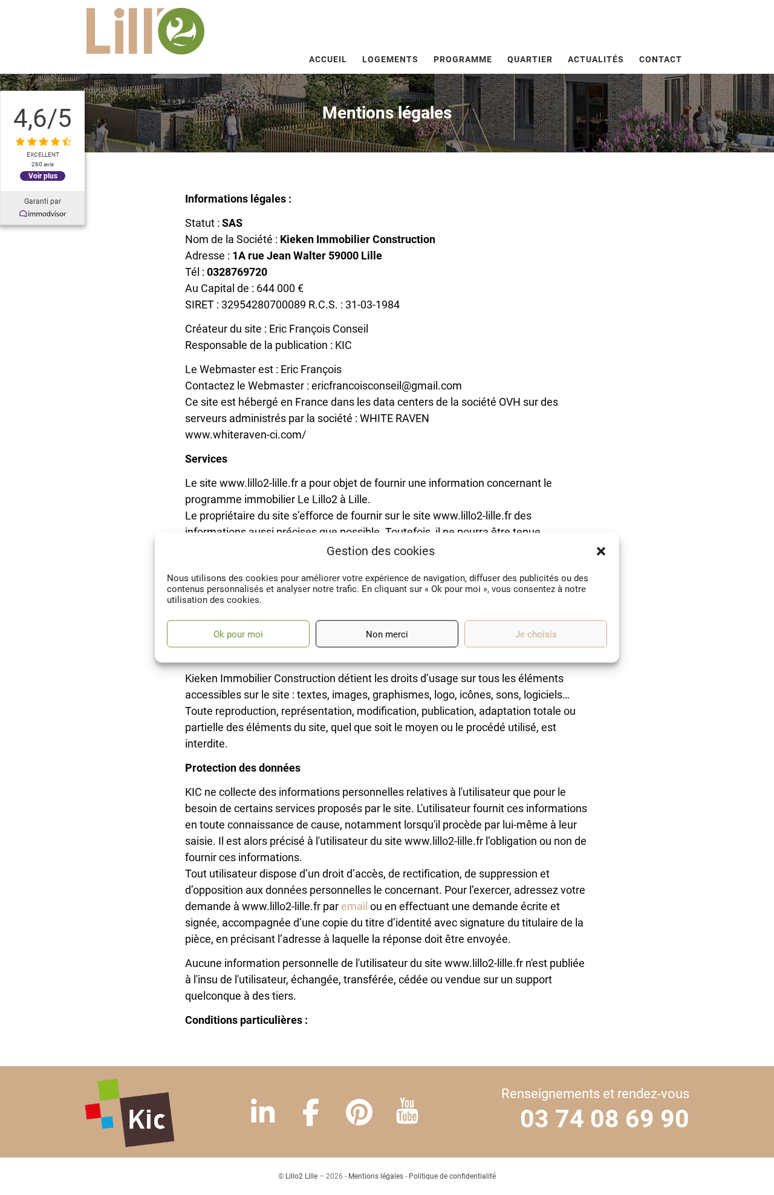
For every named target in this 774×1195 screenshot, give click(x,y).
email (354, 906)
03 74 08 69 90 (604, 1118)
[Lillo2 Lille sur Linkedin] (262, 1113)
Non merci (387, 633)
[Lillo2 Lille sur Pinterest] (359, 1113)
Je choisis (536, 633)
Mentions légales (375, 1176)
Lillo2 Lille (301, 1176)
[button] (601, 551)
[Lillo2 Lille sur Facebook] (311, 1113)
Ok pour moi (238, 633)
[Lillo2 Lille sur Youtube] (407, 1112)
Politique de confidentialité (452, 1176)
